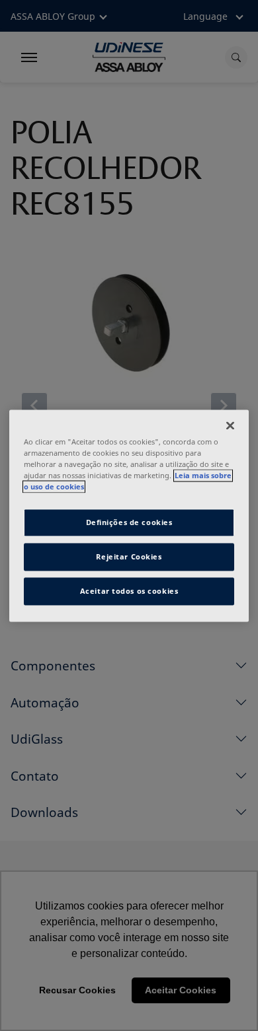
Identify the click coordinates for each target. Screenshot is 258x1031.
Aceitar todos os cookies (129, 591)
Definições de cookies (129, 522)
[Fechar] (230, 425)
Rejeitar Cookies (128, 556)
